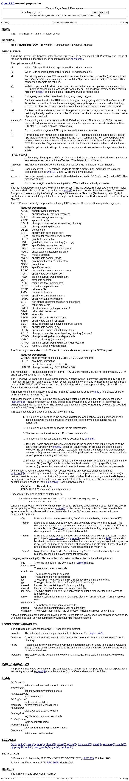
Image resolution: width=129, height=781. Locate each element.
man (95, 12)
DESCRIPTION (11, 51)
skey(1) (32, 744)
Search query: (29, 12)
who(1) (51, 172)
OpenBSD (7, 3)
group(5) (75, 538)
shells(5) (89, 438)
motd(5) (97, 744)
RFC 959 (89, 758)
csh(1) (96, 391)
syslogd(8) (67, 747)
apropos (103, 12)
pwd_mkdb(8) (56, 538)
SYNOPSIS (9, 40)
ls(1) (60, 528)
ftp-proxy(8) (17, 747)
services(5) (77, 59)
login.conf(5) (18, 401)
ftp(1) (14, 744)
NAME (6, 28)
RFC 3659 (53, 762)
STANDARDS (11, 753)
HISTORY (8, 768)
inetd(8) (40, 92)
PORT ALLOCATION (15, 663)
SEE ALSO (9, 739)
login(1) (68, 190)
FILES (6, 677)
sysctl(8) (41, 671)
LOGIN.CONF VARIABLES (19, 624)
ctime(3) (81, 562)
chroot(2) (57, 446)
